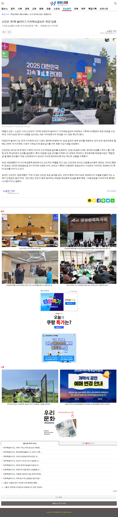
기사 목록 (58, 497)
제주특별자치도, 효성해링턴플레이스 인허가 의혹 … (21, 452)
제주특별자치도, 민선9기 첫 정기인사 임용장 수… (20, 461)
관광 (48, 9)
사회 (20, 9)
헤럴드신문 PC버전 (59, 503)
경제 (27, 9)
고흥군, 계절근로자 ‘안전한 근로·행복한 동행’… (20, 483)
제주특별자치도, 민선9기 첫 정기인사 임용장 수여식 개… (33, 14)
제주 (83, 9)
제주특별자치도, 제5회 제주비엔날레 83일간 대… (20, 465)
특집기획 (92, 9)
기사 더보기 (111, 191)
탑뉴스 (4, 9)
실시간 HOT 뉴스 (30, 443)
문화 (41, 9)
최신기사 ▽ (6, 14)
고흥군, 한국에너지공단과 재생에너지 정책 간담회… (22, 487)
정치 (13, 9)
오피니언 (104, 9)
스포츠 (57, 9)
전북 (76, 9)
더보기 (115, 491)
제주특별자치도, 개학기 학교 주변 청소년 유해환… (21, 448)
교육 (34, 9)
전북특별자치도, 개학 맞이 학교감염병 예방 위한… (21, 478)
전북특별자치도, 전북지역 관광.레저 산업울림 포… (21, 470)
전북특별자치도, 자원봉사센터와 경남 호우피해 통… (21, 474)
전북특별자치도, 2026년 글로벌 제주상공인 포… (20, 456)
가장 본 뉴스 (88, 443)
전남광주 (67, 9)
